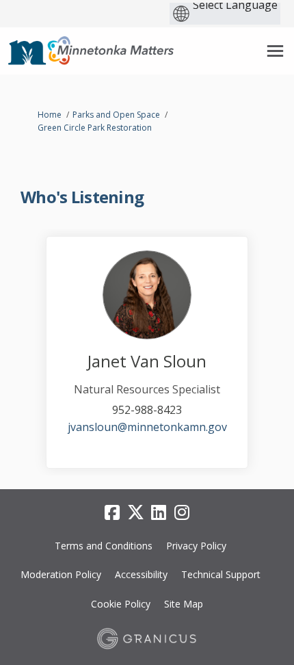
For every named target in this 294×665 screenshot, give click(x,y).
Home (50, 114)
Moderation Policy (61, 574)
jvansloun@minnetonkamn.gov (147, 426)
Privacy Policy (196, 545)
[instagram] (182, 513)
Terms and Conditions (103, 545)
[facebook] (112, 513)
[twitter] (135, 513)
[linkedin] (158, 513)
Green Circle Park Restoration (95, 127)
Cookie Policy (120, 603)
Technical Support (220, 574)
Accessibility (141, 574)
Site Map (183, 603)
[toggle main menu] (275, 51)
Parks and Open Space (116, 114)
